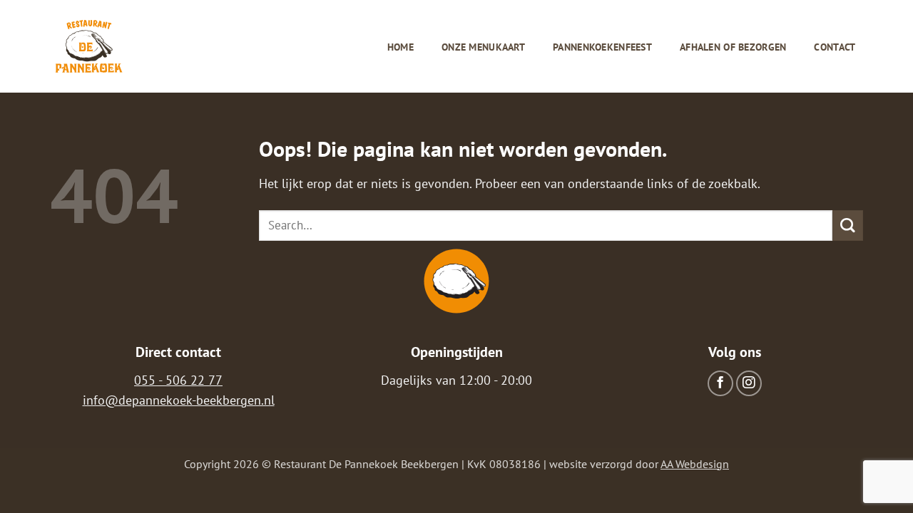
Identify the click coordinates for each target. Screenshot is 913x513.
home (400, 47)
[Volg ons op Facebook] (720, 383)
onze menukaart (483, 47)
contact (834, 47)
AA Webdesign (694, 464)
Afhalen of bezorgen (733, 47)
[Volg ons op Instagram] (749, 383)
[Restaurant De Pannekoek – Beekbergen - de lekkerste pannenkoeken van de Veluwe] (89, 46)
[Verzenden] (847, 225)
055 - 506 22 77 (178, 380)
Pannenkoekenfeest (602, 47)
